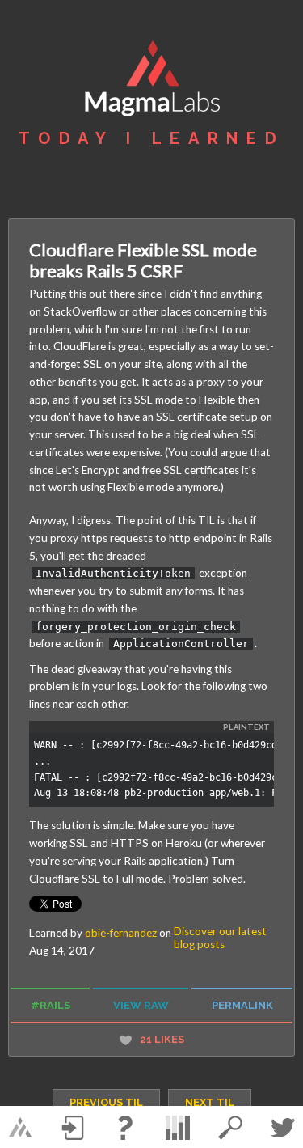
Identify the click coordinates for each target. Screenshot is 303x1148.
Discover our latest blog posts (220, 938)
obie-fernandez (121, 932)
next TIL (209, 1102)
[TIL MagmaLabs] (151, 80)
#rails (50, 1005)
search (230, 1128)
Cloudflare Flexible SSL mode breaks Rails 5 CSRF (143, 260)
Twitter (283, 1128)
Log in (73, 1128)
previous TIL (106, 1102)
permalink (242, 1005)
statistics (178, 1128)
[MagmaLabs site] (20, 1128)
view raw (141, 1005)
